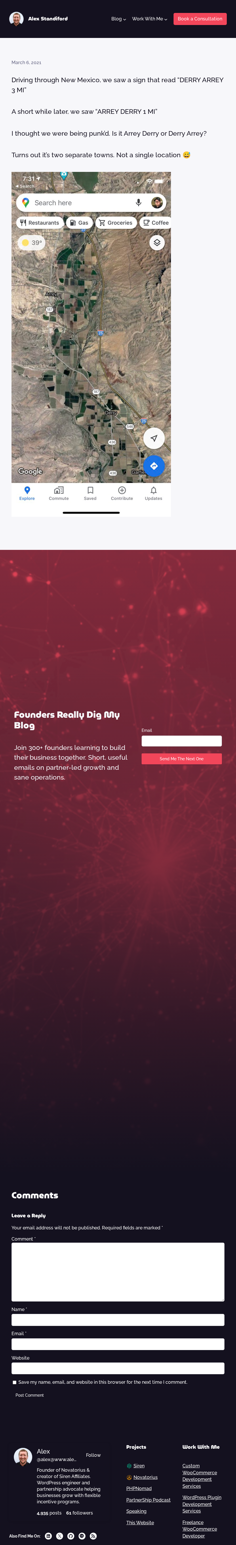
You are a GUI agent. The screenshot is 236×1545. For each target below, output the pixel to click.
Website (20, 1358)
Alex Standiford (48, 19)
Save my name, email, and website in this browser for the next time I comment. (102, 1382)
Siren (139, 1466)
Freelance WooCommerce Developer (199, 1529)
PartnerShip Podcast (148, 1500)
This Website (140, 1522)
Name (19, 1309)
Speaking (136, 1511)
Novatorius (146, 1477)
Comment (24, 1239)
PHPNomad (139, 1488)
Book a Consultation (200, 19)
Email (147, 730)
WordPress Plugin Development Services (201, 1504)
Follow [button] (93, 1455)
